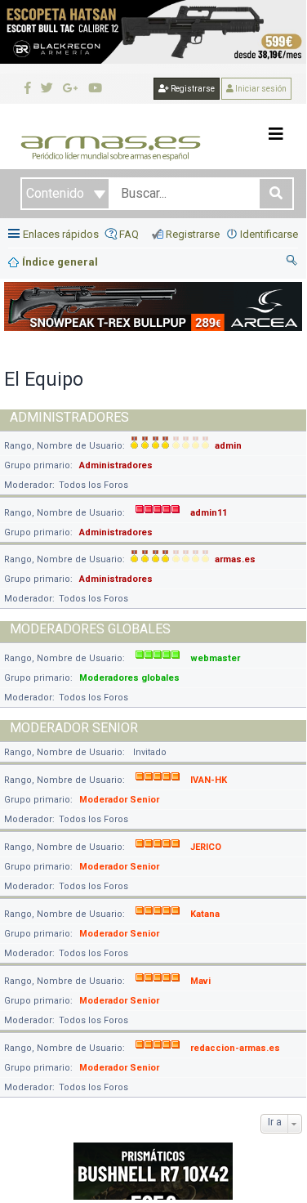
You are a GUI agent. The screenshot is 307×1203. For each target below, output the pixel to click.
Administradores (69, 417)
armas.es (235, 559)
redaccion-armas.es (235, 1048)
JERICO (205, 847)
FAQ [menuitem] (129, 234)
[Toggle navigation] (276, 134)
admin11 (208, 513)
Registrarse (192, 88)
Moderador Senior (74, 728)
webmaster (215, 658)
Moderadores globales (90, 629)
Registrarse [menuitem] (193, 234)
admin (228, 446)
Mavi (200, 981)
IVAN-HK (208, 780)
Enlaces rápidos (61, 234)
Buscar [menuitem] (292, 262)
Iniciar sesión (260, 88)
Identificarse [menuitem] (269, 234)
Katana (205, 914)
